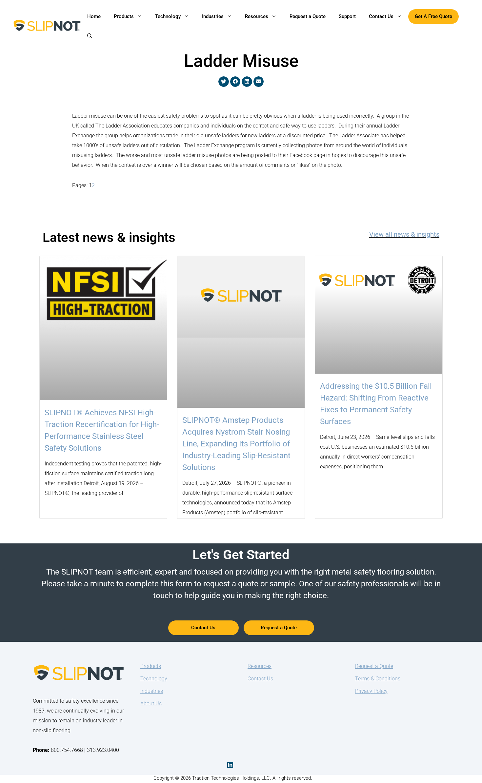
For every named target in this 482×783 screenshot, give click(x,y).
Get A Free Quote (433, 16)
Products (124, 16)
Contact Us (381, 16)
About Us (151, 703)
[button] (90, 36)
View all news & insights (404, 234)
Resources (256, 16)
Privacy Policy (371, 691)
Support (347, 16)
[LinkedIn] (230, 765)
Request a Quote (308, 16)
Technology (168, 16)
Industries (213, 16)
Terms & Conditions (377, 678)
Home (94, 16)
